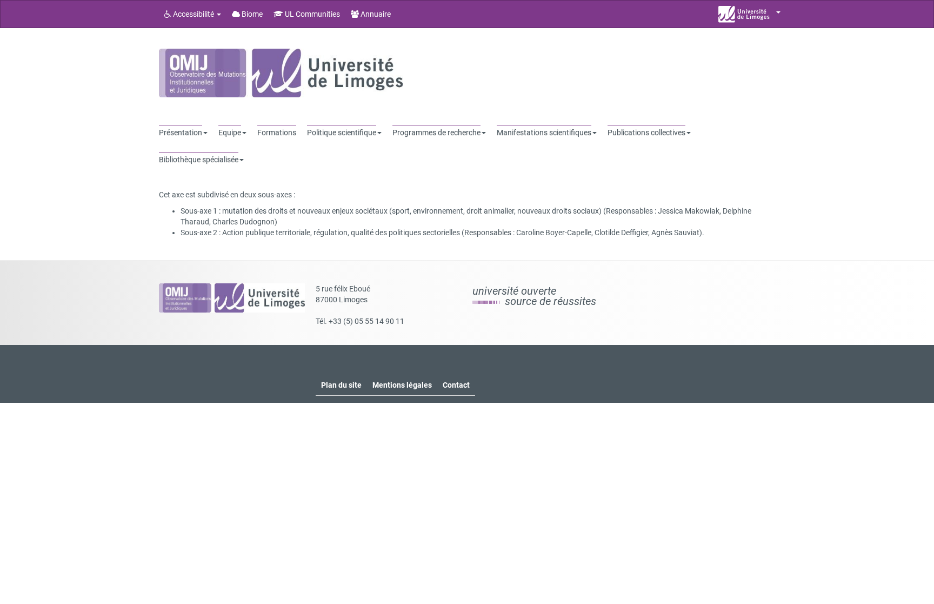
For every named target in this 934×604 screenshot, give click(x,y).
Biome (251, 14)
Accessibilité (193, 14)
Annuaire (375, 14)
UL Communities (311, 14)
